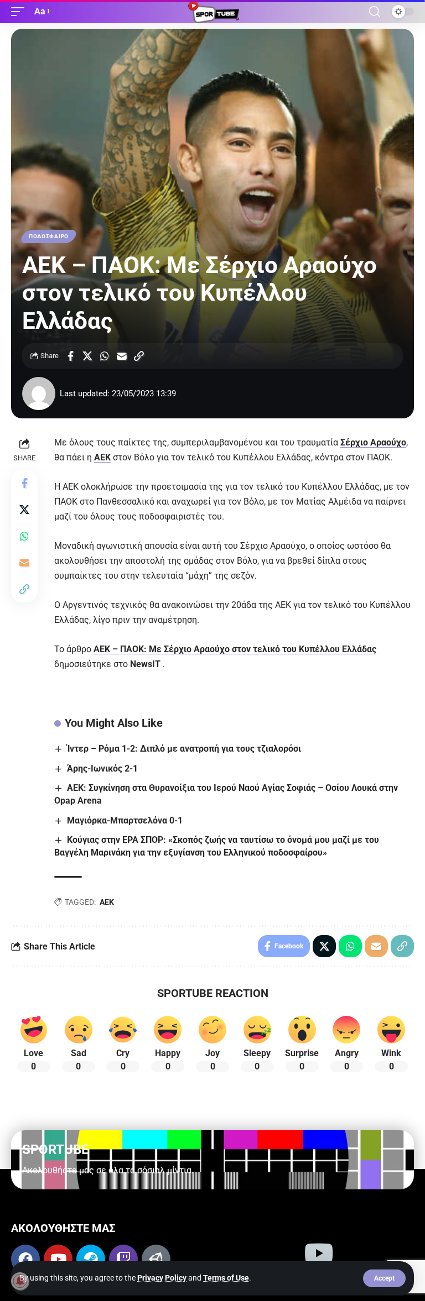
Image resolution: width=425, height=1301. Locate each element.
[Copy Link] (139, 356)
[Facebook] (25, 1259)
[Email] (121, 356)
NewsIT (145, 664)
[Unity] (156, 1259)
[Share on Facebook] (70, 356)
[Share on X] (87, 356)
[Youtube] (58, 1259)
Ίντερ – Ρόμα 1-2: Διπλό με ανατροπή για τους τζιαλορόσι (184, 748)
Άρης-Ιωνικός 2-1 (102, 768)
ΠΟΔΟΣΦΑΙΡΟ (49, 236)
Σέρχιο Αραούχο (373, 442)
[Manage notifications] (20, 1281)
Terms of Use (226, 1277)
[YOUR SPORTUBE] (212, 11)
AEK (107, 902)
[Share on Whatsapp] (104, 356)
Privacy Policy (161, 1277)
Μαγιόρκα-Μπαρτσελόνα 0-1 (125, 820)
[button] (384, 1278)
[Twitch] (123, 1259)
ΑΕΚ (102, 457)
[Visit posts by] (38, 393)
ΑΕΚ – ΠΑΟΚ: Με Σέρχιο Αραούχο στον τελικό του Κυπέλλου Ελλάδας (235, 649)
